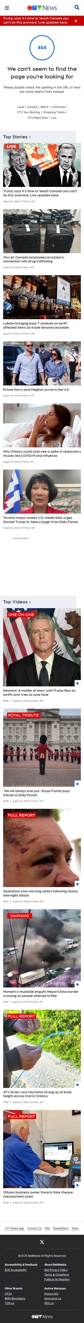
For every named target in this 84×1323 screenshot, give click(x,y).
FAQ (47, 1228)
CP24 (8, 1293)
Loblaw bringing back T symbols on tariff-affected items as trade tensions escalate (36, 325)
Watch (44, 106)
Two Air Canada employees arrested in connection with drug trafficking (33, 259)
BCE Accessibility (16, 1270)
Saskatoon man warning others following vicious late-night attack (40, 893)
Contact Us (34, 1228)
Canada (32, 106)
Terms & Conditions (56, 1274)
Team (75, 1228)
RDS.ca (49, 1303)
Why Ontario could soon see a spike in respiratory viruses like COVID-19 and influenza (42, 454)
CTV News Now (38, 117)
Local (20, 106)
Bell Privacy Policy (56, 1270)
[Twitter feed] (42, 1241)
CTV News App (14, 1228)
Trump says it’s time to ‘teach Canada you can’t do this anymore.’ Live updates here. (40, 193)
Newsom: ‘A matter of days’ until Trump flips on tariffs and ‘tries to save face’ (39, 693)
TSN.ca (9, 1303)
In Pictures (58, 106)
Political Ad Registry (57, 1279)
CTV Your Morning (28, 112)
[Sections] (7, 8)
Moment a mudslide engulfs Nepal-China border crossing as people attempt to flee (41, 994)
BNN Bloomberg (15, 1298)
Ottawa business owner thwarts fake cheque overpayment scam (38, 1194)
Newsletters (60, 1228)
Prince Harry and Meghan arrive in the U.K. (36, 390)
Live (53, 117)
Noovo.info (51, 1293)
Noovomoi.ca (52, 1298)
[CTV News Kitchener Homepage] (42, 8)
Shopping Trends (54, 112)
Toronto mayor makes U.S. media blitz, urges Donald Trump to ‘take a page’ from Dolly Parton (40, 520)
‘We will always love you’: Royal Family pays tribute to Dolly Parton (36, 793)
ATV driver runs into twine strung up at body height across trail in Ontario (37, 1094)
